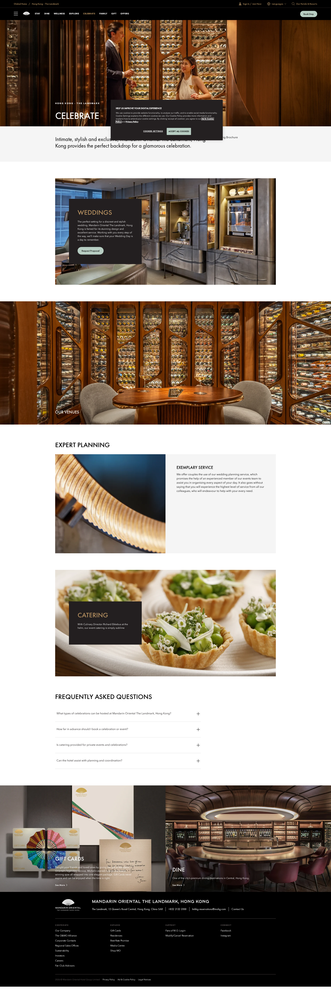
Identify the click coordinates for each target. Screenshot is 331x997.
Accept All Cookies (179, 131)
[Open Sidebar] (16, 14)
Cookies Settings (153, 131)
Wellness (59, 14)
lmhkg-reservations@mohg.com (209, 909)
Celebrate (89, 14)
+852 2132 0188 (177, 909)
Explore (74, 14)
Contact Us (238, 909)
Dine (47, 14)
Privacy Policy (132, 122)
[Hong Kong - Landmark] (26, 13)
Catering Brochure (226, 137)
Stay (37, 14)
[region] (167, 120)
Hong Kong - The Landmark (45, 3)
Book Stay (309, 14)
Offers (125, 14)
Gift (113, 14)
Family (103, 14)
